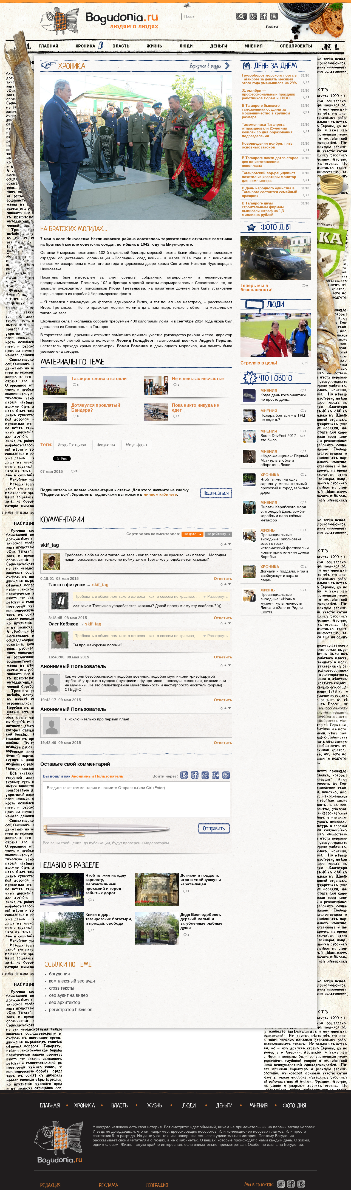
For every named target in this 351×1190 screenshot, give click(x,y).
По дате (190, 534)
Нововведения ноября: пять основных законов (267, 145)
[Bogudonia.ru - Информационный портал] (98, 21)
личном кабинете (160, 494)
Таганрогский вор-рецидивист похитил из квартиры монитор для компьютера (269, 177)
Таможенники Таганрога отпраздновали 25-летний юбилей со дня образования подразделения (267, 130)
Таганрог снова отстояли (99, 378)
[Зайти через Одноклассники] (226, 778)
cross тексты (61, 988)
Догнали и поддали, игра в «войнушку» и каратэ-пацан (200, 879)
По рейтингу (216, 534)
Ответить (223, 578)
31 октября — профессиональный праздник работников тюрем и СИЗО (268, 94)
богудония (59, 974)
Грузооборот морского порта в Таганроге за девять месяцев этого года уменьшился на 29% (269, 79)
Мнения (254, 46)
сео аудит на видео (68, 995)
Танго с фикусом (68, 584)
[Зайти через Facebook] (195, 778)
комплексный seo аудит (73, 981)
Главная (48, 46)
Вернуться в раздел (205, 66)
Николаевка (106, 445)
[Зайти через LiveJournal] (205, 778)
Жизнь (154, 46)
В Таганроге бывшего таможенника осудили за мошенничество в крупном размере (266, 111)
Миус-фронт (137, 445)
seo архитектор (64, 1002)
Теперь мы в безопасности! (256, 288)
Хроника (85, 46)
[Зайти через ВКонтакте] (184, 778)
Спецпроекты (296, 46)
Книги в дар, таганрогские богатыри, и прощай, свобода (109, 918)
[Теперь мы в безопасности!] (275, 258)
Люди (186, 46)
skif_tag (49, 545)
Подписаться (216, 493)
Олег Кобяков (64, 624)
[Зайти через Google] (215, 778)
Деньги (218, 46)
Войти (272, 27)
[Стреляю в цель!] (275, 335)
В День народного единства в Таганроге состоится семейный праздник (269, 192)
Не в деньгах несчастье (198, 378)
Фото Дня (275, 227)
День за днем (275, 66)
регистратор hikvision (70, 1009)
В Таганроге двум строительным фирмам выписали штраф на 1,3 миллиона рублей (263, 209)
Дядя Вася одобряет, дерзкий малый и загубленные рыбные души (201, 921)
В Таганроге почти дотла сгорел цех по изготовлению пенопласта (270, 162)
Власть (120, 46)
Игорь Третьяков (72, 445)
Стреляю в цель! (258, 363)
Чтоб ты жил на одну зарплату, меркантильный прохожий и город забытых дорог (106, 884)
